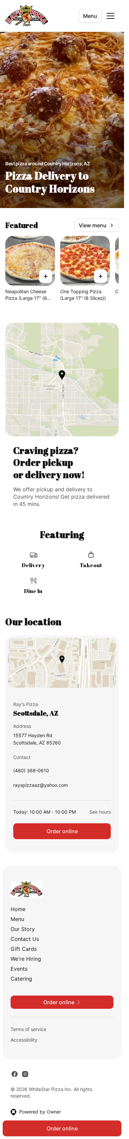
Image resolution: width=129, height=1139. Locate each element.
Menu (90, 16)
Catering (21, 978)
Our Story (23, 929)
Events (19, 968)
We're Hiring (26, 958)
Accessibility (24, 1040)
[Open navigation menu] (110, 16)
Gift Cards (24, 949)
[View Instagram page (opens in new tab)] (25, 1074)
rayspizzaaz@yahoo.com (40, 786)
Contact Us (25, 939)
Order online (62, 831)
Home (18, 909)
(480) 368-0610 (31, 772)
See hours (100, 812)
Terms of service (28, 1029)
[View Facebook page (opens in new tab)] (15, 1074)
